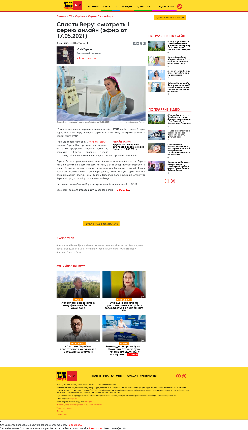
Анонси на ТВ (124, 300)
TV (70, 16)
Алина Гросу (78, 245)
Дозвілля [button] (143, 6)
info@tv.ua (73, 399)
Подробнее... (74, 424)
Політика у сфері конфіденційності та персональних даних (79, 405)
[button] (180, 6)
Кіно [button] (106, 6)
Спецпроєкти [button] (164, 6)
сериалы (63, 245)
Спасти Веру (128, 248)
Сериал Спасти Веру (100, 16)
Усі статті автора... (87, 58)
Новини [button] (93, 6)
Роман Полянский (87, 248)
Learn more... (96, 428)
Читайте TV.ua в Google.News (101, 223)
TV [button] (116, 6)
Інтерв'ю (124, 343)
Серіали (80, 16)
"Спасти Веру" (97, 141)
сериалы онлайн (109, 248)
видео (110, 245)
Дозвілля (132, 376)
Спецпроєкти (148, 376)
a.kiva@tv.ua (89, 402)
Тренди (120, 376)
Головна (61, 16)
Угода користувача (64, 408)
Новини (78, 300)
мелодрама (136, 245)
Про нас (60, 411)
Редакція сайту (62, 414)
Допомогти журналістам (170, 17)
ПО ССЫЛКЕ (122, 189)
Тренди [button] (127, 6)
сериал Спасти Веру (69, 252)
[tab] (167, 181)
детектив (122, 245)
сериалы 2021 (66, 248)
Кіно (106, 376)
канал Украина (96, 245)
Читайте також (128, 145)
